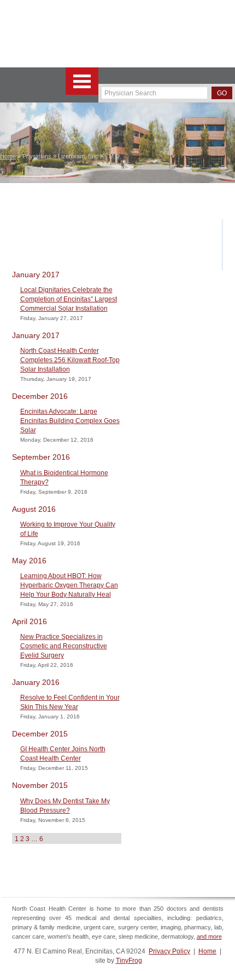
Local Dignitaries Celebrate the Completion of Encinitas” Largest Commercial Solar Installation (68, 299)
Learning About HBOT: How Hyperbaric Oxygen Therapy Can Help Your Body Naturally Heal (69, 585)
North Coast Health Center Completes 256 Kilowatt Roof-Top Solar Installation (70, 360)
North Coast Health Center (54, 33)
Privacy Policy (169, 951)
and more (209, 936)
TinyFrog (129, 960)
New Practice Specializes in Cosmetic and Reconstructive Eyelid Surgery (63, 646)
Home (207, 951)
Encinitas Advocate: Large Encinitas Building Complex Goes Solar (70, 421)
